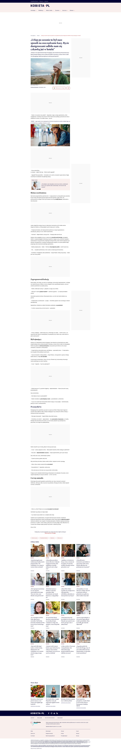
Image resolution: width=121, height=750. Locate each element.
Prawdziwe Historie (43, 538)
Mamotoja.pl (48, 731)
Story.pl (77, 735)
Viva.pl (77, 731)
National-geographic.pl (50, 735)
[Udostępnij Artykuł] (68, 88)
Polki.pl (62, 733)
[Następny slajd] (90, 691)
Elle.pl (32, 731)
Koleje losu (52, 538)
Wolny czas (59, 538)
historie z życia (34, 538)
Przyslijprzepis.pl (64, 735)
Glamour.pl (33, 733)
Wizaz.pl (77, 733)
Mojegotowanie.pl (49, 733)
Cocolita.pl (33, 735)
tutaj (40, 748)
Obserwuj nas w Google (60, 88)
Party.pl (62, 731)
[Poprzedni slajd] (31, 691)
